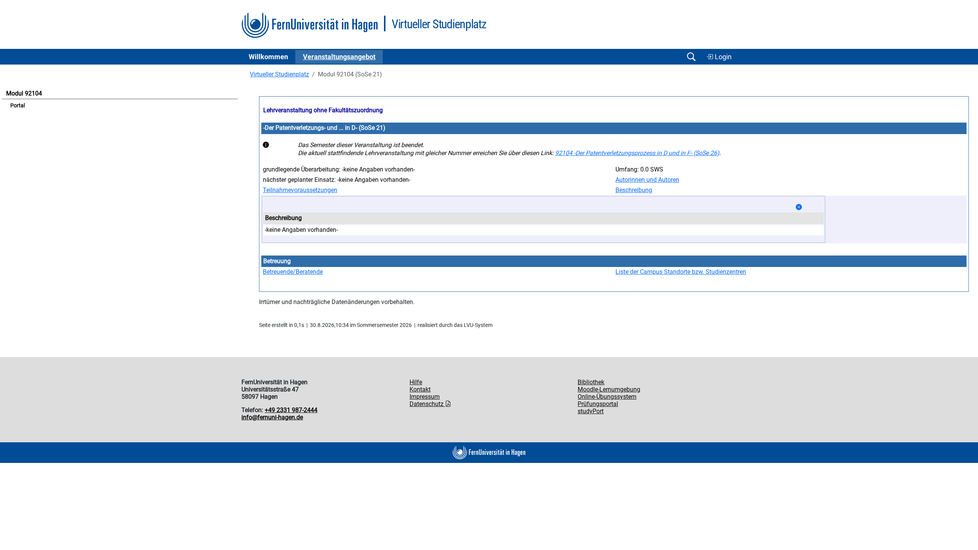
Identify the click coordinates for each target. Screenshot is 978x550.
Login (722, 57)
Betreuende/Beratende (293, 271)
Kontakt (420, 389)
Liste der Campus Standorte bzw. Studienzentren (680, 271)
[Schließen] (799, 207)
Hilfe (416, 382)
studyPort (591, 411)
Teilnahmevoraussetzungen (300, 190)
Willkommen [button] (268, 57)
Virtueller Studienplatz (279, 74)
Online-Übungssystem (607, 396)
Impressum (425, 396)
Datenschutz (427, 404)
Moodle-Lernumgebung (609, 389)
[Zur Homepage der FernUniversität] (309, 25)
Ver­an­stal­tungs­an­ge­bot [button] (339, 57)
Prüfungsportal (598, 404)
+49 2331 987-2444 (291, 410)
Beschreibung (633, 190)
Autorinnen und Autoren (647, 179)
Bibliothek (591, 382)
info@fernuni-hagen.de (272, 417)
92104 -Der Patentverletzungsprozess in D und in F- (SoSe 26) (637, 153)
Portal (17, 105)
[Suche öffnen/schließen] (691, 57)
